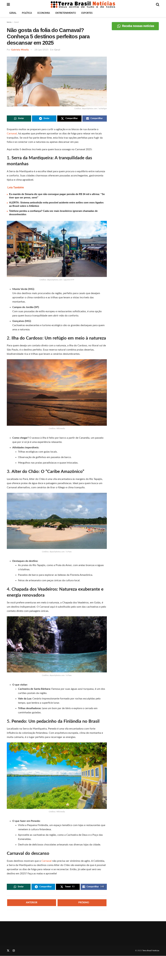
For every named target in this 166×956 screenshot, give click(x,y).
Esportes (87, 13)
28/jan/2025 (42, 50)
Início (9, 22)
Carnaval (12, 133)
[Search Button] (157, 4)
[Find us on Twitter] (8, 951)
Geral (12, 13)
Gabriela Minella (20, 50)
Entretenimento (65, 13)
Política (27, 13)
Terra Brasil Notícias (150, 950)
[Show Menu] (8, 4)
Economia (43, 13)
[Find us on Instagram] (14, 951)
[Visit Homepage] (83, 4)
